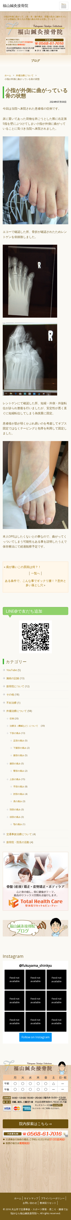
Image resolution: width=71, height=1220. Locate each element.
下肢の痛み (15, 733)
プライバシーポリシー (53, 1198)
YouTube (11, 670)
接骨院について (15, 686)
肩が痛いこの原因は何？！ (23, 567)
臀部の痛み (18, 770)
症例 (12, 718)
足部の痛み (18, 740)
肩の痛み (17, 801)
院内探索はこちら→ (35, 1123)
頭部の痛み (15, 816)
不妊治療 (11, 702)
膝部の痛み (18, 755)
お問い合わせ (30, 1203)
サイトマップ (31, 1198)
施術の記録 (12, 678)
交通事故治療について (19, 834)
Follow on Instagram (35, 1037)
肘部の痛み (18, 794)
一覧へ (35, 573)
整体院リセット (48, 1203)
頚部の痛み (15, 809)
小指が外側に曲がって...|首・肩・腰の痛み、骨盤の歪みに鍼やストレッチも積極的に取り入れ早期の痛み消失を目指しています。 (34, 17)
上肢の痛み (15, 779)
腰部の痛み (15, 763)
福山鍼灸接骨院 (15, 5)
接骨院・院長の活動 (17, 842)
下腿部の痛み (19, 747)
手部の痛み (18, 786)
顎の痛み (17, 824)
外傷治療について (24, 75)
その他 (10, 694)
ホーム (8, 75)
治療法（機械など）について (25, 725)
